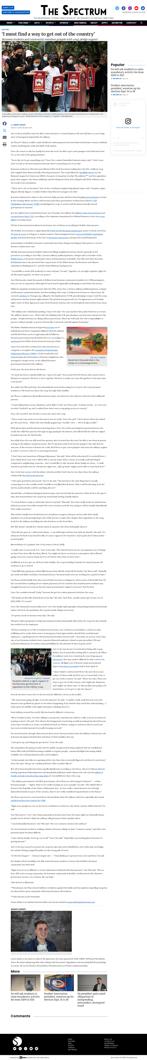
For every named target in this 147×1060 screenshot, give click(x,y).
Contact (131, 22)
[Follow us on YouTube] (136, 8)
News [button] (10, 22)
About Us (108, 1039)
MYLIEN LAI (117, 78)
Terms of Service (111, 1045)
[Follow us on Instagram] (130, 8)
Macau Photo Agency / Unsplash (47, 116)
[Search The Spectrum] (141, 22)
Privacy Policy (110, 1047)
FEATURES (5, 30)
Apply (105, 22)
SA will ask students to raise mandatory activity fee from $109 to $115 (25, 996)
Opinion (71, 1047)
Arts (70, 1043)
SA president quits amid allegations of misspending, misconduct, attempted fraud (91, 999)
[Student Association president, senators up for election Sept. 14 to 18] (59, 982)
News (70, 1039)
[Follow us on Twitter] (117, 8)
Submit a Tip (8, 7)
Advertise (117, 22)
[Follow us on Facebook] (123, 8)
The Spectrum (118, 151)
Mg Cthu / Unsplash (98, 357)
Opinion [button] (64, 22)
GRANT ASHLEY (19, 125)
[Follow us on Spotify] (142, 8)
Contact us (109, 1041)
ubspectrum (130, 151)
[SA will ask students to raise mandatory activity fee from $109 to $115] (25, 982)
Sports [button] (50, 22)
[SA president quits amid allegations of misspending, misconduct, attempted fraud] (92, 982)
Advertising (109, 1043)
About (94, 22)
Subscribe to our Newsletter (16, 12)
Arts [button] (37, 22)
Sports (71, 1045)
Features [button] (23, 22)
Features (71, 1041)
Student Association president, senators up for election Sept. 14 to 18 (59, 996)
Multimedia (80, 22)
